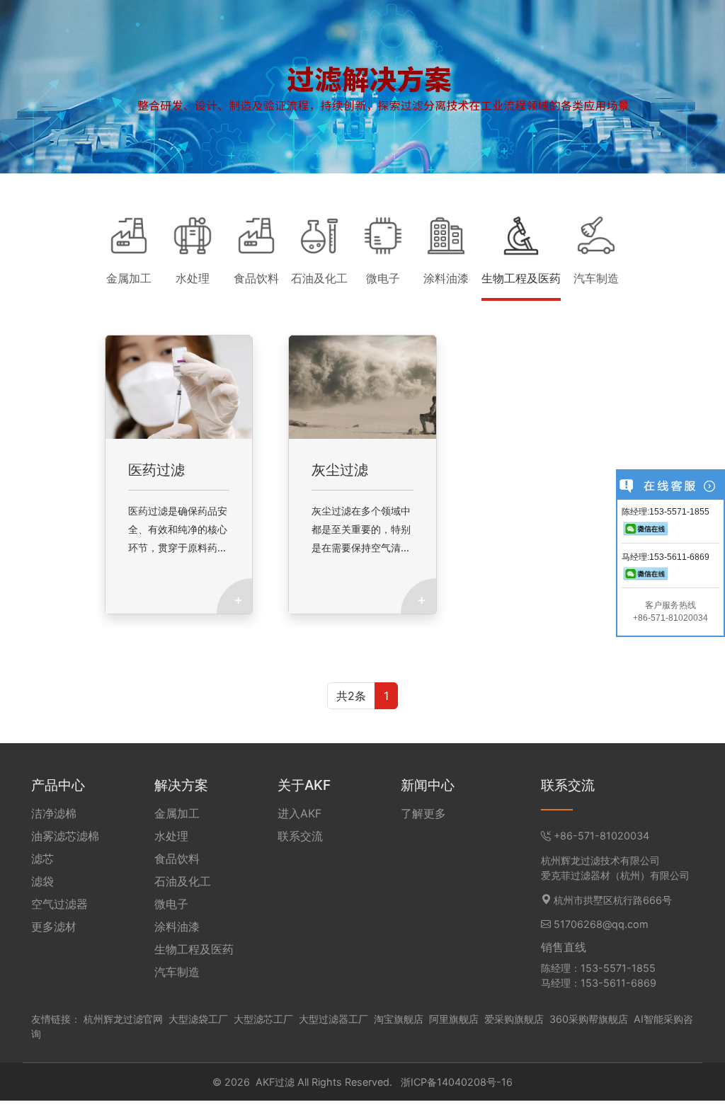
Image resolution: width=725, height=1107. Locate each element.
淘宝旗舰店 (398, 1019)
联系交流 (300, 836)
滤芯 (42, 858)
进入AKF (299, 813)
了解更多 (423, 813)
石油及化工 (182, 881)
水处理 (171, 836)
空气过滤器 (59, 904)
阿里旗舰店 (454, 1019)
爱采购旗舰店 (514, 1019)
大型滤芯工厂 (263, 1019)
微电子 (171, 904)
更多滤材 (53, 926)
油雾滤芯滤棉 (65, 836)
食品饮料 (177, 858)
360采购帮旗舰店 (588, 1019)
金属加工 (177, 813)
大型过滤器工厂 (333, 1019)
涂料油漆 (177, 926)
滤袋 (42, 881)
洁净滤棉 (53, 813)
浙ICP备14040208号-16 (457, 1082)
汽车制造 (177, 972)
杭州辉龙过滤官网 (123, 1019)
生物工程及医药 (194, 949)
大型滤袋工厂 (198, 1019)
